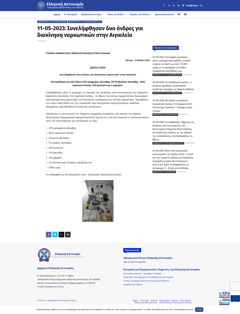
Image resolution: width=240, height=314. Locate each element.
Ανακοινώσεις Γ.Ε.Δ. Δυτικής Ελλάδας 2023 (85, 21)
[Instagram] (169, 5)
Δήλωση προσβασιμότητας (146, 303)
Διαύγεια (174, 300)
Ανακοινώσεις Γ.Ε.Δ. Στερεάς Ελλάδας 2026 (167, 75)
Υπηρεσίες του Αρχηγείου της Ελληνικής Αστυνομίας (148, 277)
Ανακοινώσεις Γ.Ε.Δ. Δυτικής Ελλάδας (52, 21)
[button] (194, 5)
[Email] (61, 234)
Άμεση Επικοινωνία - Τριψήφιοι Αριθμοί (142, 273)
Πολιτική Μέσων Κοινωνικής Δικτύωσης (175, 303)
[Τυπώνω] (68, 234)
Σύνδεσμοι (144, 300)
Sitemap (154, 300)
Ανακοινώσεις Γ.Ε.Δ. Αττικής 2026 (164, 172)
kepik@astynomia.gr (54, 286)
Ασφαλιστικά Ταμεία (132, 284)
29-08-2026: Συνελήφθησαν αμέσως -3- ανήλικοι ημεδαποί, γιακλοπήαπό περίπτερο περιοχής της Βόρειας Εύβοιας (173, 86)
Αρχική (135, 300)
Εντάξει (199, 309)
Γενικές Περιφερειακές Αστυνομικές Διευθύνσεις (146, 281)
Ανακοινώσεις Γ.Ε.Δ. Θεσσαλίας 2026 (165, 114)
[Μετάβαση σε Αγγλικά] (185, 14)
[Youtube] (183, 5)
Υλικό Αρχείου (185, 300)
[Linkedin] (173, 5)
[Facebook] (164, 5)
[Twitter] (178, 5)
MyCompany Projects (67, 300)
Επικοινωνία (164, 300)
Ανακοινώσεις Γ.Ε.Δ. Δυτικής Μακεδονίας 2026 (168, 143)
